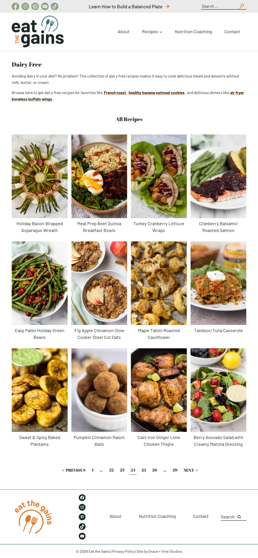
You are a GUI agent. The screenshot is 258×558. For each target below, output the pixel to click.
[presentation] (40, 176)
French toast (115, 92)
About (124, 31)
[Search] (239, 517)
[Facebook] (15, 6)
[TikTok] (54, 6)
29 (175, 470)
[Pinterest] (35, 6)
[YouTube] (45, 6)
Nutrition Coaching (193, 31)
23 (122, 470)
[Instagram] (25, 6)
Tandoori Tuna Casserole (218, 330)
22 (111, 470)
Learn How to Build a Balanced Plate (126, 6)
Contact (232, 31)
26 (154, 470)
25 (144, 470)
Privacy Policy (123, 551)
